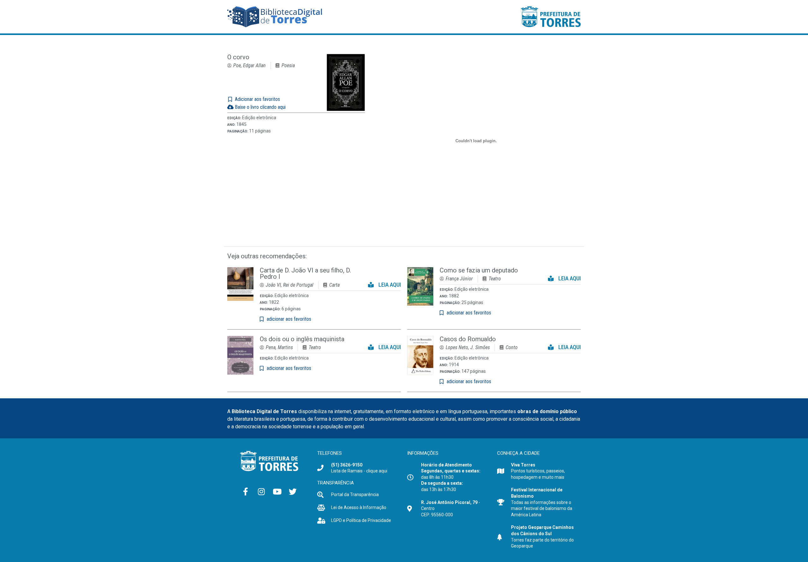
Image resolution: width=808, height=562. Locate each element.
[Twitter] (293, 492)
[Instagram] (261, 492)
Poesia (288, 65)
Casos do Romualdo (468, 339)
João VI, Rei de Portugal (289, 285)
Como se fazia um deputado (479, 270)
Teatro (495, 279)
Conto (512, 347)
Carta (334, 285)
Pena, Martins (279, 347)
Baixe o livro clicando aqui (260, 107)
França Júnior (459, 279)
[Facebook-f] (245, 492)
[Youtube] (277, 492)
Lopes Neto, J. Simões (468, 347)
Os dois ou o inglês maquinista (302, 339)
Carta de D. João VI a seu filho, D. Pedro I (305, 273)
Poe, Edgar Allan (249, 65)
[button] (384, 283)
